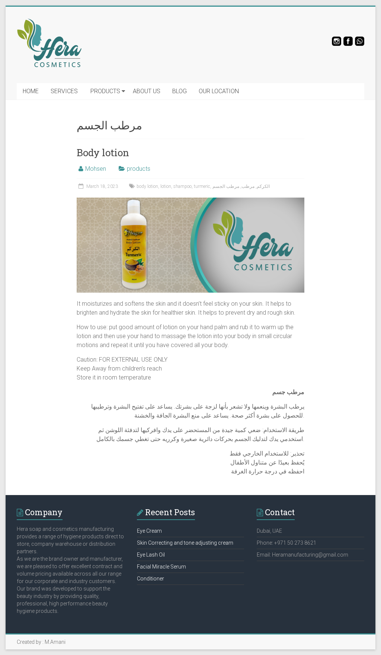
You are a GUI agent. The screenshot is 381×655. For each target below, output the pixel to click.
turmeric (202, 186)
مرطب (247, 186)
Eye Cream (149, 531)
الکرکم (263, 186)
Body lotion (103, 152)
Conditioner (150, 579)
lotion (165, 186)
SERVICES (64, 91)
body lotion (147, 186)
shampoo (182, 186)
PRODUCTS (105, 91)
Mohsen (95, 168)
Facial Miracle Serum (161, 567)
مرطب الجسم (225, 186)
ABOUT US (146, 91)
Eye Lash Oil (151, 555)
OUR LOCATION (219, 91)
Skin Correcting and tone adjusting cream (185, 543)
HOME (31, 91)
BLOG (179, 91)
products (138, 168)
